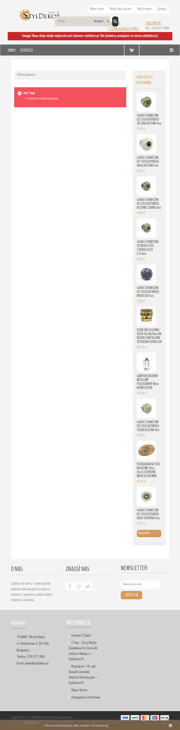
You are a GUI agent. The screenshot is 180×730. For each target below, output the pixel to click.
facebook (70, 586)
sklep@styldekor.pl (37, 664)
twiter (87, 586)
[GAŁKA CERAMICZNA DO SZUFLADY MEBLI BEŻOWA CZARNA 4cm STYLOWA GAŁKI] (146, 186)
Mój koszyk (144, 9)
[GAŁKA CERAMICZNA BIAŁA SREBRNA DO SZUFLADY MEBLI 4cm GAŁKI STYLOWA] (146, 496)
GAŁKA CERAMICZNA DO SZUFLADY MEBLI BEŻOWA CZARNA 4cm (149, 203)
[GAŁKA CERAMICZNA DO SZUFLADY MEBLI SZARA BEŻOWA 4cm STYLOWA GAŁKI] (146, 408)
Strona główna (26, 75)
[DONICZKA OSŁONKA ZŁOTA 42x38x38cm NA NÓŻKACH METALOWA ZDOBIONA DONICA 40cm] (146, 316)
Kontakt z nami (81, 636)
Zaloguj (161, 9)
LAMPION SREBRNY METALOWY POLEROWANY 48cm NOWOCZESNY (148, 381)
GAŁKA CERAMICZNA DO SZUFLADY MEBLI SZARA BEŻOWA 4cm (148, 425)
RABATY (12, 50)
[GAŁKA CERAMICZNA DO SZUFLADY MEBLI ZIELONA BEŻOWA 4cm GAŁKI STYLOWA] (146, 101)
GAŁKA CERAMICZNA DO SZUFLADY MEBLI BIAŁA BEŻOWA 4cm (148, 161)
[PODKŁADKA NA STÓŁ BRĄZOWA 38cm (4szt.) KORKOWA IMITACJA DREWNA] (146, 450)
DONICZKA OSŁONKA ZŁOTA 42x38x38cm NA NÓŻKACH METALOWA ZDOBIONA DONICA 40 (149, 335)
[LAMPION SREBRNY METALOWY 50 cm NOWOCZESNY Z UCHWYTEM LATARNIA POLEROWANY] (146, 362)
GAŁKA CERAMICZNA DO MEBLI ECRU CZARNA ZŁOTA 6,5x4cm (148, 247)
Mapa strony (79, 690)
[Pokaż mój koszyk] (131, 50)
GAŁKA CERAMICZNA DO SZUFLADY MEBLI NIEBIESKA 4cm (148, 291)
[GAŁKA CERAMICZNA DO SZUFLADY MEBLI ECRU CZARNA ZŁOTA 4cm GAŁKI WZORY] (146, 228)
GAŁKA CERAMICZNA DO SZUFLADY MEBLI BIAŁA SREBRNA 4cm (148, 514)
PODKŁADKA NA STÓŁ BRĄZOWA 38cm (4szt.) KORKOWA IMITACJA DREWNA (148, 470)
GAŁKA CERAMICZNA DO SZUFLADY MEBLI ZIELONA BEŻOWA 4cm (149, 119)
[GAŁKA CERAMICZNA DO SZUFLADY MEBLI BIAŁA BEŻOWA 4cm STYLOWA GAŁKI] (146, 143)
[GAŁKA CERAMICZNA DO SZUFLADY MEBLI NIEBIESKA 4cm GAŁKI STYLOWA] (146, 274)
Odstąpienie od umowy (85, 698)
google (79, 586)
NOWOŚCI (26, 50)
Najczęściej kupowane (145, 79)
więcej (113, 725)
